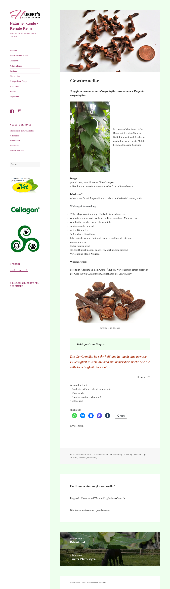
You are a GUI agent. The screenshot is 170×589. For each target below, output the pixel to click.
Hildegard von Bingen (18, 81)
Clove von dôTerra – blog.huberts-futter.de (103, 498)
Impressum (14, 97)
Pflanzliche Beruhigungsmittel (22, 131)
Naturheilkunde (16, 66)
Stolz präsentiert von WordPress (94, 582)
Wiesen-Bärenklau (17, 150)
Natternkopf (14, 136)
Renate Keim (102, 455)
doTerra (73, 458)
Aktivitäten (14, 86)
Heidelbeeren (15, 140)
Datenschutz (75, 582)
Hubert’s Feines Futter (19, 55)
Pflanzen (137, 455)
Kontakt (13, 91)
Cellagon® (14, 61)
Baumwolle (14, 145)
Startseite (13, 50)
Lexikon (13, 71)
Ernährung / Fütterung (122, 455)
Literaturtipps (15, 76)
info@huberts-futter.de (19, 270)
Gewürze (82, 458)
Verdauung (92, 458)
